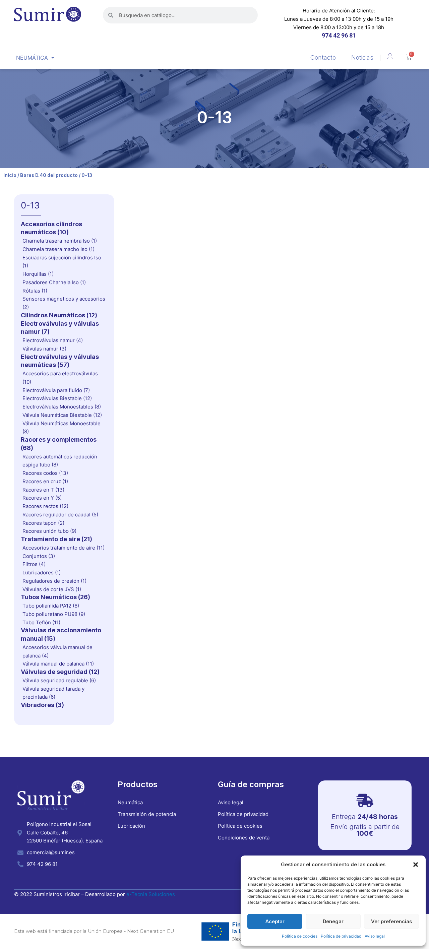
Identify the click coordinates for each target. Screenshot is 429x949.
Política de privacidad (341, 936)
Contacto (323, 57)
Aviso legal (375, 936)
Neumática (32, 57)
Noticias (362, 57)
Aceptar (275, 921)
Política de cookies (299, 936)
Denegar (333, 921)
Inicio (9, 175)
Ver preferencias (391, 921)
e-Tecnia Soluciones (150, 894)
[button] (415, 864)
